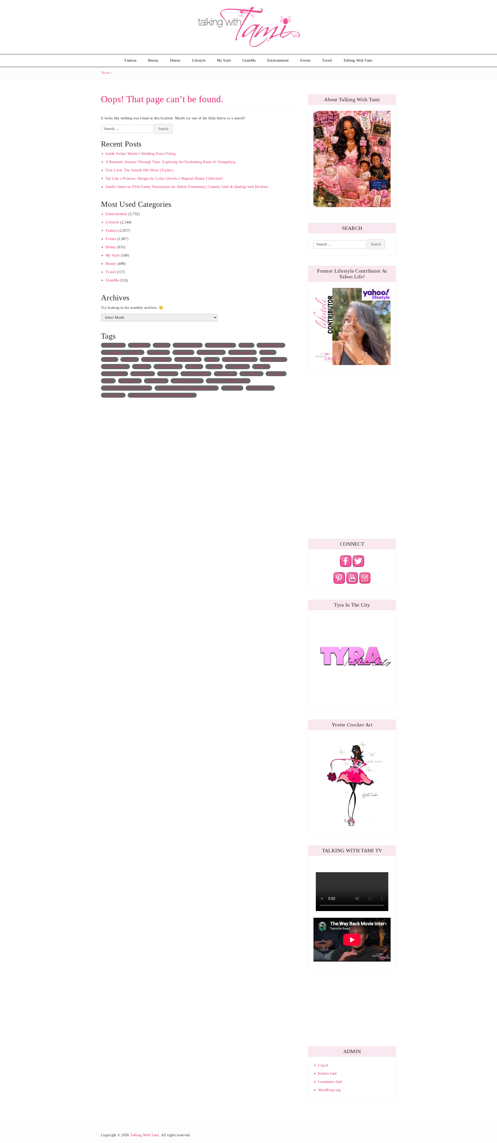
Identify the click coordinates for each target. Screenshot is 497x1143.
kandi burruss (273, 359)
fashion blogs (188, 359)
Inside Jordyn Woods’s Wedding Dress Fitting (141, 154)
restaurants (225, 374)
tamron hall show (187, 381)
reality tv (167, 374)
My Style (224, 60)
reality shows (114, 374)
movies (194, 366)
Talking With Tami (357, 60)
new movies (237, 366)
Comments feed (330, 1082)
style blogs (130, 381)
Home (105, 73)
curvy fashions (211, 352)
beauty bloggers (220, 345)
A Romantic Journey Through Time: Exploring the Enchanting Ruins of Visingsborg (170, 162)
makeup (142, 366)
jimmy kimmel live (240, 359)
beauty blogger (188, 345)
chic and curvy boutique (123, 352)
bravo (246, 345)
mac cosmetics (115, 366)
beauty (162, 345)
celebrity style (270, 345)
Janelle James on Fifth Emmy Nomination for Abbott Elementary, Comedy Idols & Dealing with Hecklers (187, 187)
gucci (212, 359)
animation (139, 345)
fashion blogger (156, 359)
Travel (327, 60)
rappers (261, 366)
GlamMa (249, 60)
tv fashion (232, 388)
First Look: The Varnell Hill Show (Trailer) (139, 170)
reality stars (142, 374)
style (108, 381)
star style (276, 374)
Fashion (130, 60)
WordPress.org (329, 1090)
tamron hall (156, 381)
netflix (214, 366)
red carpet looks (196, 374)
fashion (129, 359)
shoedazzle (251, 374)
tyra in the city (260, 388)
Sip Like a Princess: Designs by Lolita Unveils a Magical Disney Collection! (164, 178)
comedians (158, 352)
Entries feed (327, 1073)
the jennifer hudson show (228, 381)
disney (268, 352)
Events (305, 60)
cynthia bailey (242, 352)
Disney (175, 60)
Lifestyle (199, 60)
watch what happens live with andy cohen (162, 395)
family (109, 359)
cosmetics (183, 352)
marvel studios (168, 366)
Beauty (153, 60)
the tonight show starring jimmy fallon (186, 388)
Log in (323, 1065)
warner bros (113, 395)
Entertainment (278, 60)
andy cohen (113, 345)
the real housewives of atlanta (126, 388)
